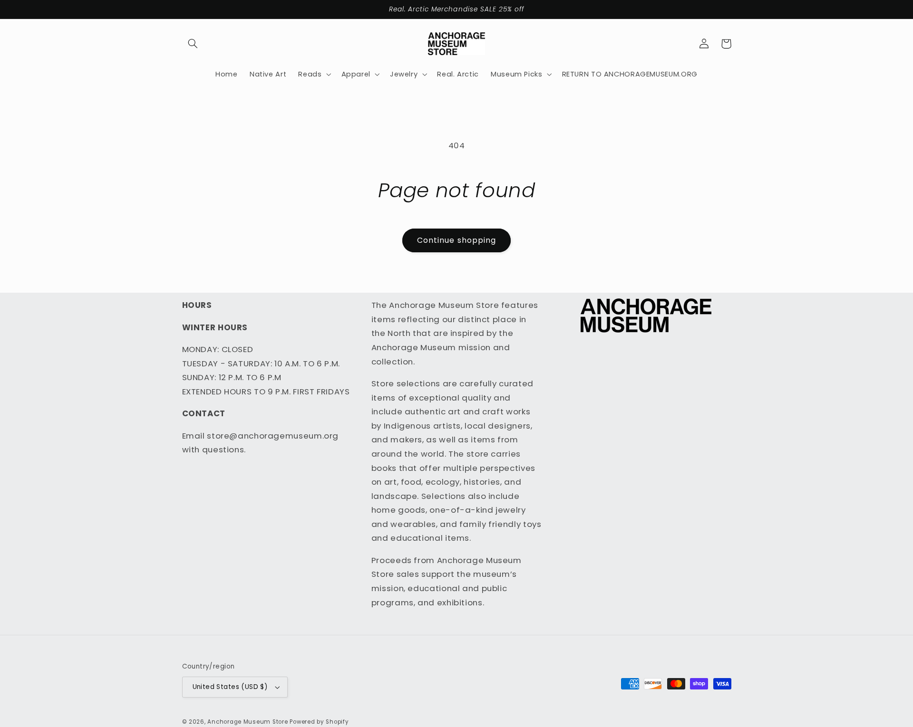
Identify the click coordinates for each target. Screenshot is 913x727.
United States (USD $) (230, 686)
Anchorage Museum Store (247, 722)
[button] (193, 44)
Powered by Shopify (319, 722)
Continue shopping (456, 240)
